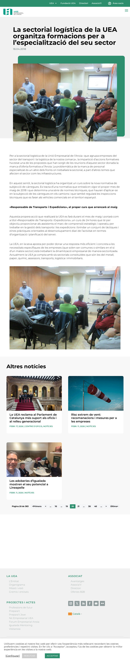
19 (67, 506)
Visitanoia (14, 628)
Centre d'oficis (33, 426)
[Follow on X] (77, 603)
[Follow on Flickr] (102, 603)
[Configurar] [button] (13, 655)
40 (95, 506)
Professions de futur (20, 607)
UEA (51, 3)
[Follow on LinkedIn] (83, 603)
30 (89, 506)
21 (78, 506)
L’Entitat (14, 581)
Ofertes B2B (78, 591)
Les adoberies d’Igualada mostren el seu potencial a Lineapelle (29, 484)
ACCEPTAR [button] (52, 655)
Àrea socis (118, 3)
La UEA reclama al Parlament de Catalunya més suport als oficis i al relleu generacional (33, 418)
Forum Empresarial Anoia (24, 621)
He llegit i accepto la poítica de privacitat (29, 549)
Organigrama (17, 584)
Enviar (116, 555)
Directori (83, 3)
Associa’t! (96, 3)
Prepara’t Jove (17, 614)
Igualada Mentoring (20, 625)
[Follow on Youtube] (96, 603)
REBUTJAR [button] (29, 655)
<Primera (36, 506)
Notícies (48, 426)
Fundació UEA (68, 3)
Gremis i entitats (19, 591)
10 (56, 506)
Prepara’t (14, 610)
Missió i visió (16, 588)
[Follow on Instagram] (70, 603)
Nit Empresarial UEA (21, 618)
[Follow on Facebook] (89, 603)
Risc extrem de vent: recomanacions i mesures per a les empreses (94, 418)
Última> (114, 506)
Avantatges (77, 581)
